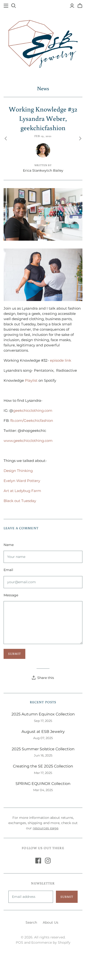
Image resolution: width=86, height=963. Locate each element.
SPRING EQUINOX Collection (43, 783)
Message (11, 595)
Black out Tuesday (20, 500)
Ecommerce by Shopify (50, 942)
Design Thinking (18, 470)
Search (31, 922)
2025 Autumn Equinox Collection (43, 714)
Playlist (31, 380)
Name (9, 545)
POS (19, 942)
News (43, 88)
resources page (45, 828)
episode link (60, 360)
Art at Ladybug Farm (22, 490)
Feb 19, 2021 (43, 136)
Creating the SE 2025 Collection (43, 766)
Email (8, 570)
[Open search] (13, 5)
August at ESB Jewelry (43, 731)
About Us (50, 922)
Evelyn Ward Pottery (22, 480)
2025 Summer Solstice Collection (43, 749)
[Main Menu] (6, 5)
